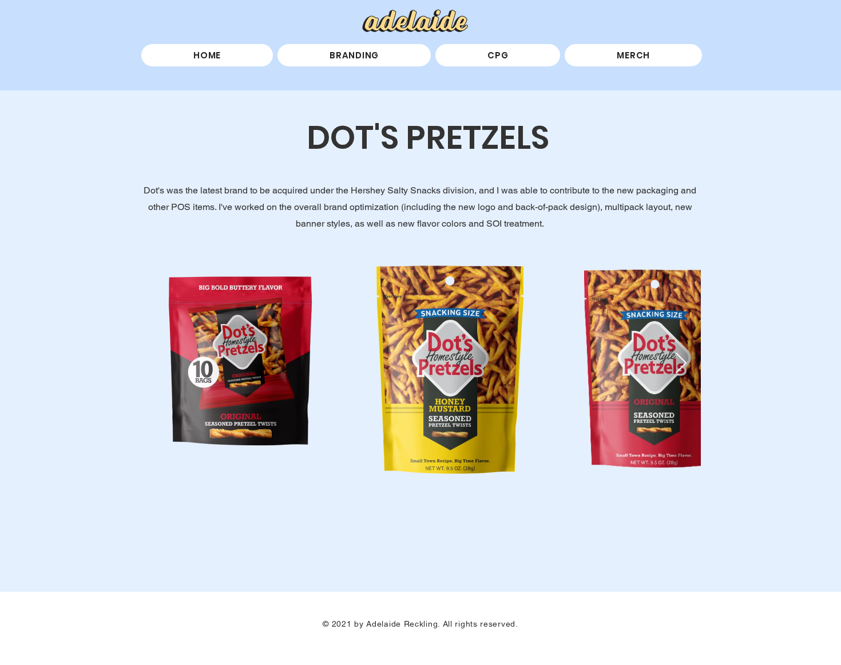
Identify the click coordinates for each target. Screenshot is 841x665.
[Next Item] (681, 364)
